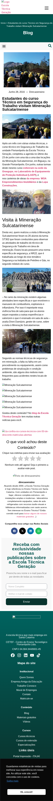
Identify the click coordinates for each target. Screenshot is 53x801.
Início (3, 23)
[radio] (14, 459)
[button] (3, 46)
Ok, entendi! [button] (26, 792)
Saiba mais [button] (12, 781)
